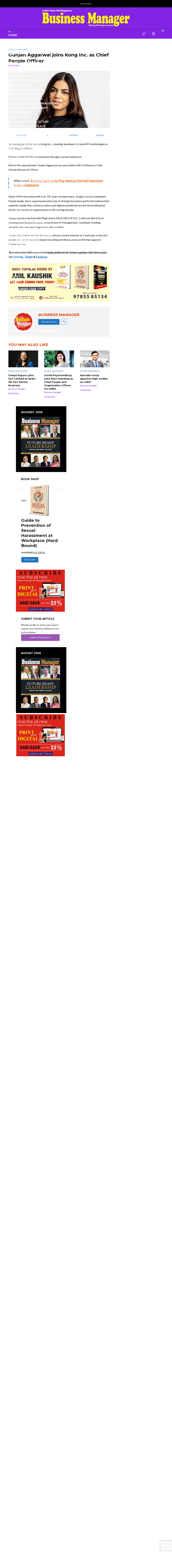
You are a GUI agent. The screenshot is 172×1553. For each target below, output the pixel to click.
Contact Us (17, 322)
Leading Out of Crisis (25, 212)
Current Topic (20, 44)
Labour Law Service (24, 335)
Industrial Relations (25, 99)
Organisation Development (30, 235)
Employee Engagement (26, 94)
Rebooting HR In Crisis (26, 89)
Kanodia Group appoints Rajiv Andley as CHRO (94, 379)
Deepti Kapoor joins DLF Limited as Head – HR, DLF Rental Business (22, 380)
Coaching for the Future (28, 121)
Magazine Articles (23, 39)
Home (12, 35)
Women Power (20, 112)
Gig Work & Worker (23, 158)
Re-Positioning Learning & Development (40, 230)
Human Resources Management (33, 103)
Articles (15, 58)
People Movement (18, 371)
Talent (14, 276)
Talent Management (24, 62)
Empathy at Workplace (27, 126)
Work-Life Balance (23, 285)
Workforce (17, 294)
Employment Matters (25, 80)
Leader (13, 217)
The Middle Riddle (22, 267)
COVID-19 (15, 153)
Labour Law (18, 117)
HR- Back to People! (23, 199)
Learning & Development (28, 108)
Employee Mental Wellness (30, 162)
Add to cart (30, 560)
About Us (15, 317)
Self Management (22, 240)
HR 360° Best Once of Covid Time (33, 176)
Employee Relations (24, 144)
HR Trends (16, 185)
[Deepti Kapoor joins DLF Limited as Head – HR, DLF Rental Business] (23, 358)
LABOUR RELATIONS (22, 208)
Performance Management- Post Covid (39, 226)
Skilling (14, 281)
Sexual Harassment (24, 303)
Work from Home (22, 290)
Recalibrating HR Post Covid (31, 249)
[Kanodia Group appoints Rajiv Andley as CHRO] (95, 358)
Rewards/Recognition (26, 308)
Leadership (17, 67)
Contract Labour (22, 135)
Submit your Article (40, 637)
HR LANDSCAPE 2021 (23, 171)
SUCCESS (15, 258)
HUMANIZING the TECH (25, 194)
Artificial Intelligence (26, 140)
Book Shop (17, 326)
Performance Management (30, 71)
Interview (16, 203)
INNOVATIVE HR (19, 85)
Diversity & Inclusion (25, 312)
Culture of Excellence (26, 130)
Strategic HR (18, 76)
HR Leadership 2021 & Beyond (30, 181)
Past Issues (17, 53)
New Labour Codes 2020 (27, 253)
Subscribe (16, 48)
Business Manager (16, 389)
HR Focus (15, 167)
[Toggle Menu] (9, 31)
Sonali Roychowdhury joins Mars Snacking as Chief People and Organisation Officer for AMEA (58, 382)
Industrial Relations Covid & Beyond (38, 190)
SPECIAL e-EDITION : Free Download (35, 331)
